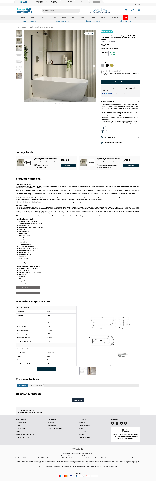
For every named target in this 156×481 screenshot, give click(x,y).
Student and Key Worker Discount (25, 434)
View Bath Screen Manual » (28, 293)
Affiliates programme (85, 425)
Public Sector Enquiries (115, 4)
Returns (18, 431)
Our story (82, 422)
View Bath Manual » (28, 288)
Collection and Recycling (22, 437)
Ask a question (78, 400)
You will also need (108, 137)
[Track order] (126, 10)
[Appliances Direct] (39, 2)
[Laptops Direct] (53, 2)
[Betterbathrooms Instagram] (125, 424)
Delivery (18, 425)
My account (51, 422)
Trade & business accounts (55, 428)
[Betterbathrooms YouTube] (121, 424)
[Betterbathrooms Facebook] (112, 424)
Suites (93, 17)
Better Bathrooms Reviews (35, 385)
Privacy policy (83, 431)
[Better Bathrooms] (23, 2)
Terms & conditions (84, 437)
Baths (32, 17)
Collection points (20, 428)
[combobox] (61, 11)
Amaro (36, 27)
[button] (94, 66)
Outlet (134, 17)
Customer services (21, 422)
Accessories (115, 17)
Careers (81, 428)
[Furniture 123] (82, 2)
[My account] (132, 10)
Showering (43, 17)
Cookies (81, 434)
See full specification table (46, 369)
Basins (64, 17)
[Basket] (139, 10)
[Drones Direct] (68, 2)
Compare (90, 33)
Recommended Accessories (111, 142)
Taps (73, 17)
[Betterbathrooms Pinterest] (117, 424)
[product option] (102, 65)
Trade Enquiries (126, 4)
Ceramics (23, 27)
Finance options (52, 425)
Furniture (22, 17)
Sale (126, 17)
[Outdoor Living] (96, 2)
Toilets (54, 17)
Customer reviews (22, 385)
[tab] (22, 385)
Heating (83, 17)
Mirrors (103, 17)
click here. (99, 455)
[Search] (78, 11)
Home (17, 27)
